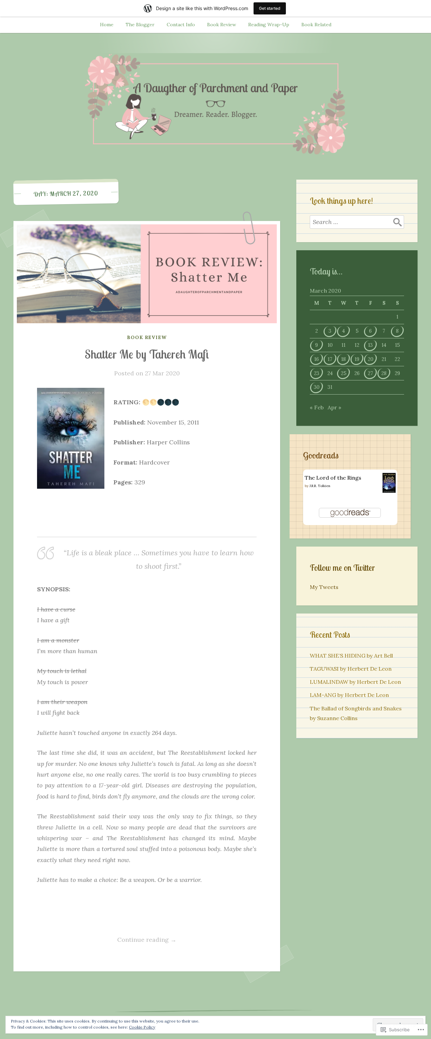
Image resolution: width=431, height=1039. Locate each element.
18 (343, 359)
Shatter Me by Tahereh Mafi (147, 354)
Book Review (221, 25)
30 (317, 387)
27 (370, 373)
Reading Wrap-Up (268, 25)
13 (370, 345)
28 (384, 373)
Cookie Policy (142, 1027)
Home (106, 25)
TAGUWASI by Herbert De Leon (351, 668)
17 (330, 359)
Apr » (334, 407)
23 (316, 373)
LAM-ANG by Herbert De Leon (349, 695)
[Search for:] (357, 222)
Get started (269, 8)
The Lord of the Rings (333, 477)
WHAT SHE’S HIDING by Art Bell (351, 655)
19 (357, 359)
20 (370, 359)
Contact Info (181, 25)
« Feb (317, 407)
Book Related (316, 25)
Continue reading (106, 940)
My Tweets (324, 587)
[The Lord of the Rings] (389, 490)
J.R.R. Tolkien (319, 486)
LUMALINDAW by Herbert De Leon (355, 681)
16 (316, 359)
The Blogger (140, 25)
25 (343, 373)
